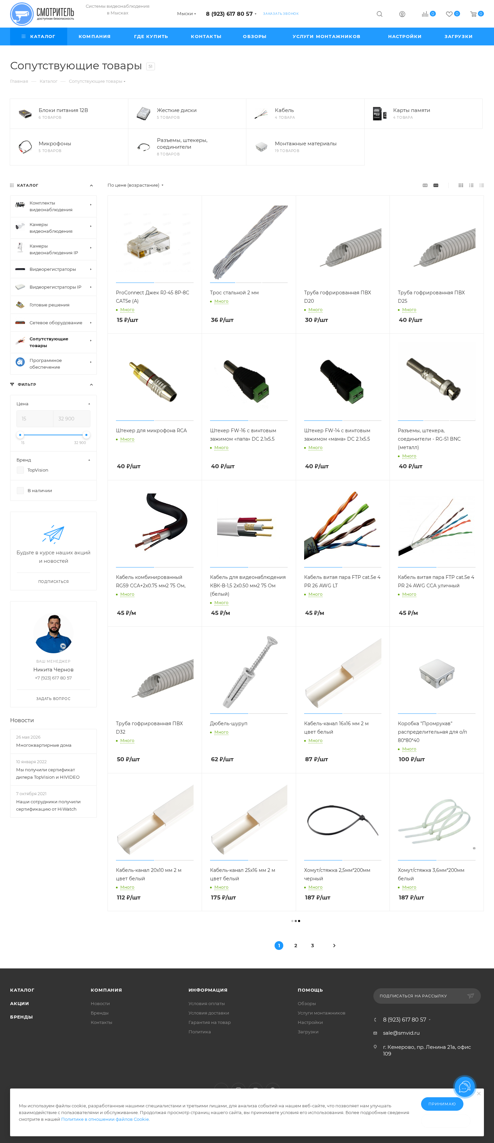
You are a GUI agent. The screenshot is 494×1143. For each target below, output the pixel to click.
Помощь (310, 990)
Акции (19, 1003)
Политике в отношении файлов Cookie (105, 1119)
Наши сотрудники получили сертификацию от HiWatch (48, 805)
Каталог (22, 990)
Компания (106, 990)
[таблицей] (481, 185)
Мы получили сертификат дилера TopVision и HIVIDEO (48, 773)
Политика (200, 1031)
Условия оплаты (207, 1003)
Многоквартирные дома (44, 745)
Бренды (21, 1017)
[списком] (471, 185)
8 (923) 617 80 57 (229, 14)
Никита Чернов (53, 669)
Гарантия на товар (210, 1022)
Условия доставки (209, 1013)
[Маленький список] (425, 185)
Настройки (310, 1022)
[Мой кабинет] (402, 15)
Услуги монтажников (321, 1013)
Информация (208, 990)
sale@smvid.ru (401, 1033)
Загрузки (308, 1031)
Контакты (101, 1022)
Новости (22, 720)
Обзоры (307, 1003)
